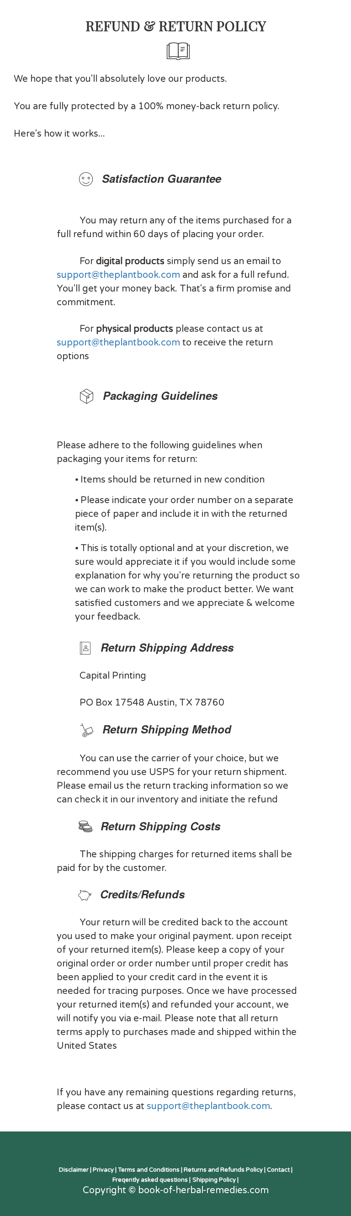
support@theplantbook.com (118, 275)
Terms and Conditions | (151, 1170)
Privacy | (105, 1170)
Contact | (279, 1170)
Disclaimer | (76, 1170)
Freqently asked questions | (151, 1180)
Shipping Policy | (215, 1180)
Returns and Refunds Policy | (225, 1170)
